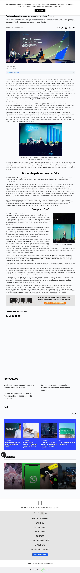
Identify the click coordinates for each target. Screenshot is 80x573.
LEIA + (73, 413)
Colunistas (40, 527)
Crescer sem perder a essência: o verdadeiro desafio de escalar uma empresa (55, 387)
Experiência (8, 440)
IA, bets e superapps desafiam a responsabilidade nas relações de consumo (18, 395)
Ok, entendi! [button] (40, 10)
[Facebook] (34, 513)
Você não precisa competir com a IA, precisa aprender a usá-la (19, 386)
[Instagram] (38, 513)
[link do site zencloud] (45, 569)
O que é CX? (40, 545)
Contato (40, 536)
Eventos (40, 523)
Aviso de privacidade (40, 540)
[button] (58, 27)
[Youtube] (46, 513)
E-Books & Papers (40, 518)
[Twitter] (42, 513)
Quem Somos (40, 531)
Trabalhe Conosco (40, 549)
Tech (60, 440)
